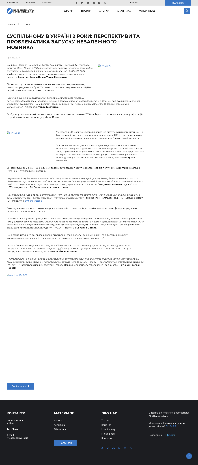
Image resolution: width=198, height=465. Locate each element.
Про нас (109, 413)
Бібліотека (12, 2)
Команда (106, 425)
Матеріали (64, 413)
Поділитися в (19, 386)
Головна (11, 24)
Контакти (47, 2)
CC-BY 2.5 (171, 426)
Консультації (147, 10)
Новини (86, 10)
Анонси (104, 10)
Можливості (108, 433)
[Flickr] (99, 3)
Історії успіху (108, 429)
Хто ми (68, 10)
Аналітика (124, 10)
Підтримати (30, 2)
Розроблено (156, 435)
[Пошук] (187, 11)
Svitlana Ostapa (33, 200)
